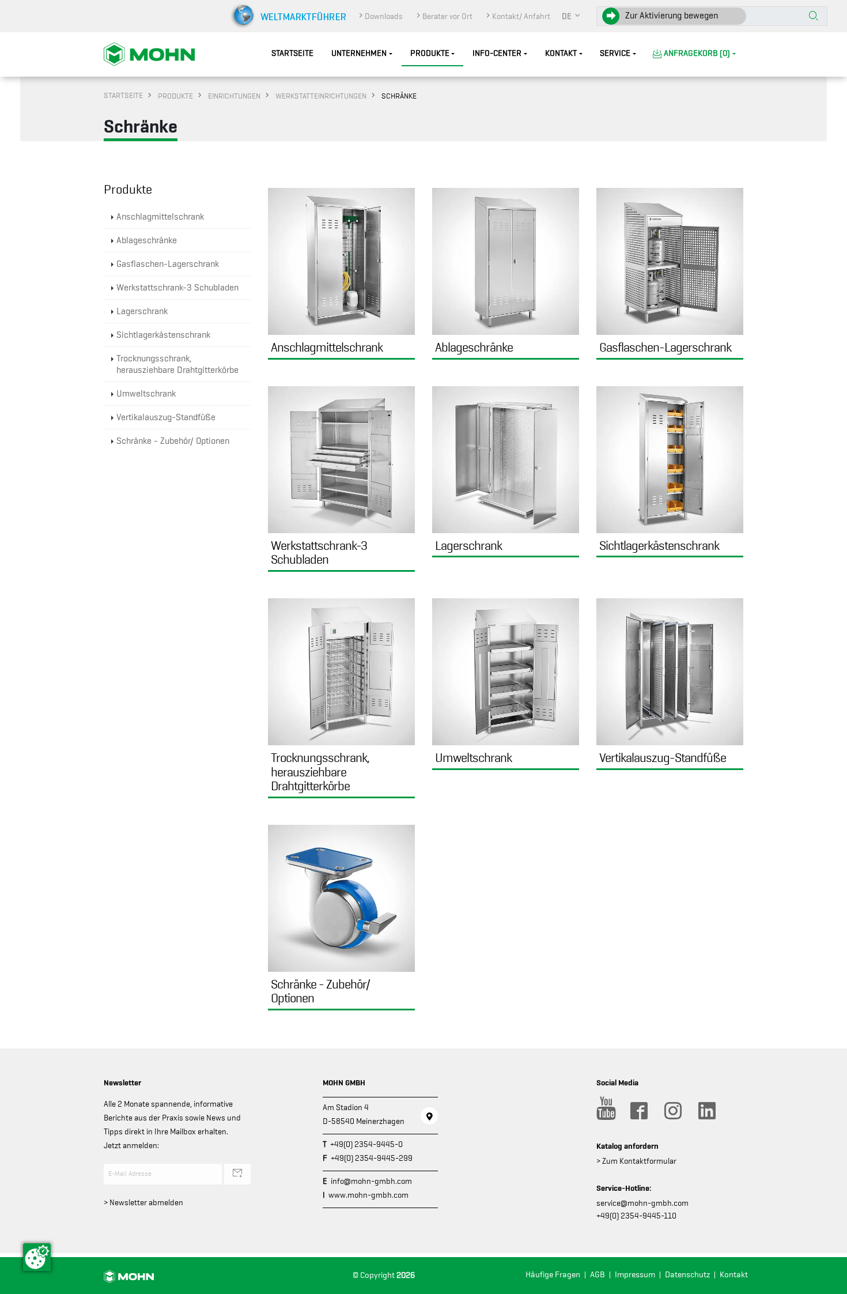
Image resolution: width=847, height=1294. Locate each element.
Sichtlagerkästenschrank (163, 335)
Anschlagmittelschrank (160, 217)
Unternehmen (359, 53)
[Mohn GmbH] (149, 53)
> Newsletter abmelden (143, 1202)
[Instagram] (672, 1110)
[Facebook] (638, 1110)
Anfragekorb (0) (697, 53)
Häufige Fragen (552, 1275)
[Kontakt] (429, 1116)
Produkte (429, 53)
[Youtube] (604, 1110)
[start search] (813, 16)
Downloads (384, 16)
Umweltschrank (146, 393)
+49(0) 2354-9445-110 (636, 1215)
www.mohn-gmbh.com (368, 1194)
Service (615, 53)
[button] (571, 16)
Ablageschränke (146, 240)
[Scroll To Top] (826, 1281)
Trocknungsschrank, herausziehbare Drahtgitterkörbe (177, 364)
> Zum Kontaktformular (636, 1160)
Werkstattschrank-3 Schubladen (177, 287)
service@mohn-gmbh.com (642, 1203)
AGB (597, 1275)
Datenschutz (687, 1275)
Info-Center (496, 53)
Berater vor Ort (447, 16)
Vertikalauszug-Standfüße (165, 417)
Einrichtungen (234, 95)
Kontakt (561, 53)
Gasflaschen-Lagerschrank (167, 264)
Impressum (635, 1275)
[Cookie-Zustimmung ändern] (37, 1257)
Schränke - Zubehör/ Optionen (172, 441)
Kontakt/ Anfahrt (521, 16)
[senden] (237, 1174)
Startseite (292, 53)
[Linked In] (706, 1110)
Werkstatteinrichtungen (320, 95)
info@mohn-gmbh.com (371, 1181)
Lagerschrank (142, 311)
